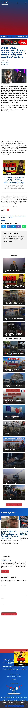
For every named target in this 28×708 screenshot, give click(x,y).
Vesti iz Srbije (4, 62)
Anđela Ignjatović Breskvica (12, 216)
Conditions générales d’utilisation (14, 676)
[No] (26, 704)
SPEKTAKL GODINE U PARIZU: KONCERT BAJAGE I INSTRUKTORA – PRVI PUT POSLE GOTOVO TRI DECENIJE (14, 180)
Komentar (4, 585)
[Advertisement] (14, 19)
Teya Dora (10, 217)
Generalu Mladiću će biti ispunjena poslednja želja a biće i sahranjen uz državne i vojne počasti (10, 534)
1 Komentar (4, 64)
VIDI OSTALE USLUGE (14, 504)
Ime (2, 598)
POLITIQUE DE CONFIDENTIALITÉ (16, 706)
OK (6, 706)
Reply (5, 571)
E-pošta (3, 605)
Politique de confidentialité (14, 674)
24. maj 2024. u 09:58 (6, 560)
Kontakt (14, 679)
